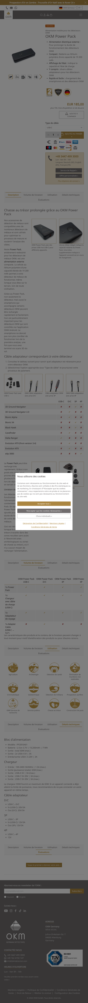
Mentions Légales (57, 523)
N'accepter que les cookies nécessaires (43, 511)
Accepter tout (43, 503)
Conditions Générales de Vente (44, 527)
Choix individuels (43, 516)
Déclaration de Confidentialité (35, 523)
